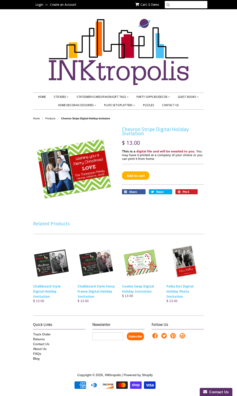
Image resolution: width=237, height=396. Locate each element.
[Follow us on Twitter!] (164, 337)
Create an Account (63, 4)
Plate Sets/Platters (118, 105)
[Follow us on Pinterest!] (173, 337)
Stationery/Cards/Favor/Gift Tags (102, 97)
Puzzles (148, 105)
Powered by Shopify (138, 375)
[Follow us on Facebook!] (155, 337)
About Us (40, 349)
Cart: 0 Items (149, 4)
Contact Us (170, 105)
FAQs (37, 354)
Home (42, 97)
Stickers (60, 97)
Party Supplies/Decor (152, 97)
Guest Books (187, 97)
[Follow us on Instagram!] (183, 337)
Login (39, 4)
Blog (36, 358)
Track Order (42, 334)
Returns (39, 339)
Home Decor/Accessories (76, 105)
